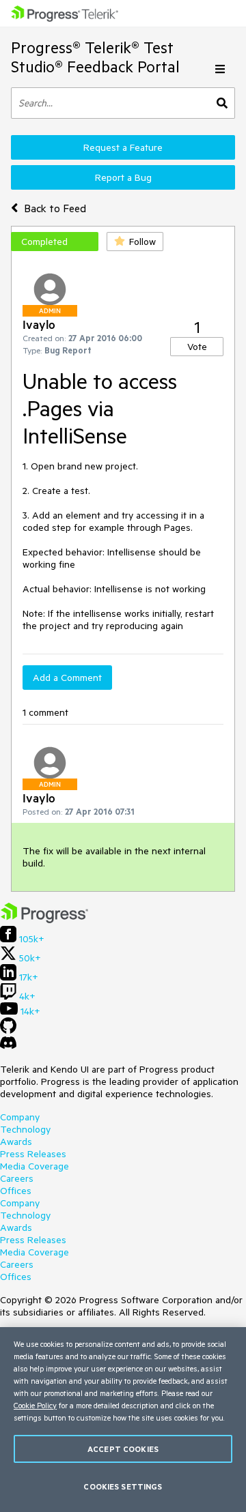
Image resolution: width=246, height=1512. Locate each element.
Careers (16, 1178)
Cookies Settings (122, 1486)
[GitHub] (8, 1030)
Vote (197, 346)
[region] (123, 1419)
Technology (25, 1129)
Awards (16, 1141)
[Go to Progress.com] (44, 920)
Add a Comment (67, 677)
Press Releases (33, 1154)
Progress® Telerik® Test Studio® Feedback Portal (95, 57)
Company (20, 1117)
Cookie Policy (35, 1405)
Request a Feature (123, 147)
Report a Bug (123, 177)
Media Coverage (34, 1166)
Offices (15, 1190)
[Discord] (8, 1046)
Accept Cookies (123, 1449)
